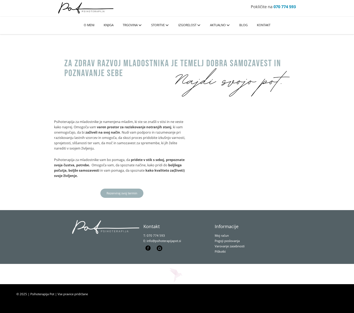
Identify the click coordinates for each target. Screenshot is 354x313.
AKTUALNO (218, 25)
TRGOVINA (130, 25)
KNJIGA (108, 25)
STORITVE (158, 25)
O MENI (89, 25)
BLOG (243, 25)
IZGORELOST (187, 25)
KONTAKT (263, 25)
